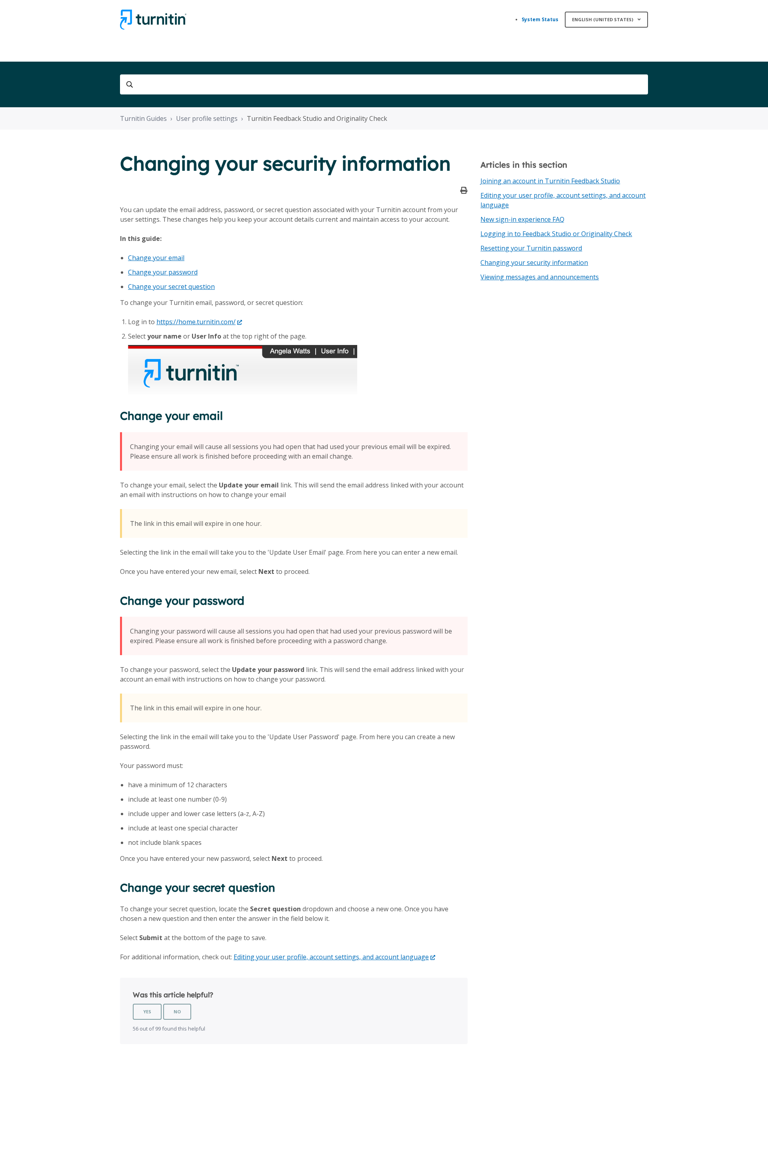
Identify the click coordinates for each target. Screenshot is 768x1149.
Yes (147, 1012)
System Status (540, 19)
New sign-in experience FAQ (522, 219)
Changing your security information (534, 262)
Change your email (156, 257)
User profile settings (207, 118)
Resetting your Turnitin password (531, 248)
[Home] (153, 20)
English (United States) (603, 19)
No (177, 1012)
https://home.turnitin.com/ (196, 321)
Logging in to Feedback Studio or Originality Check (556, 233)
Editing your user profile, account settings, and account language (331, 956)
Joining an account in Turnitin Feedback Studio (550, 180)
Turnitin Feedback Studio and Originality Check (317, 118)
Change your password (163, 272)
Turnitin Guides (143, 118)
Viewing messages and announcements (539, 277)
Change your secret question (171, 286)
